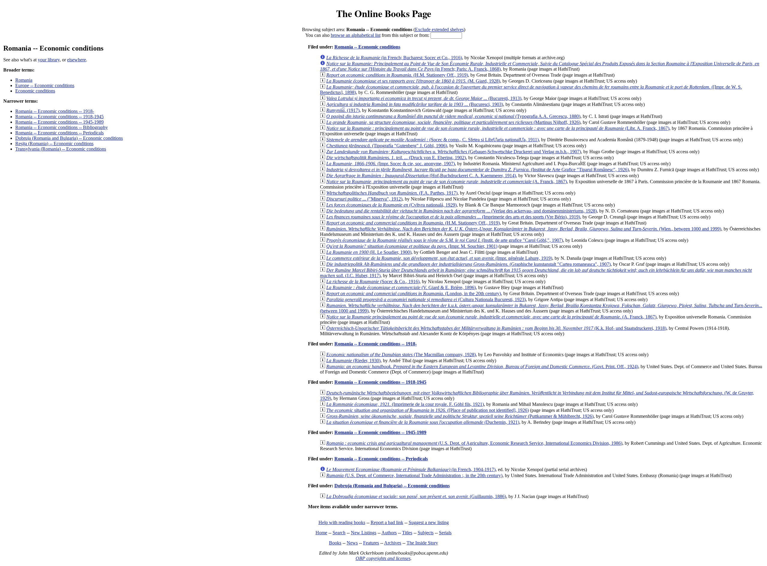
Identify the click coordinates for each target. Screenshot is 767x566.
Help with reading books (341, 522)
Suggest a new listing (429, 522)
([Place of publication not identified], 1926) (427, 410)
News (352, 542)
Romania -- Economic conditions (367, 46)
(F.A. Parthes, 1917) (392, 192)
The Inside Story (422, 542)
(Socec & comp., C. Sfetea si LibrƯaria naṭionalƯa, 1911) (432, 139)
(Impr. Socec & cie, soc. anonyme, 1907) (390, 163)
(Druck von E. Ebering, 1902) (396, 157)
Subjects (426, 532)
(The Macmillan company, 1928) (401, 354)
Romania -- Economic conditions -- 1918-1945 (59, 116)
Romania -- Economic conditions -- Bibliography (61, 127)
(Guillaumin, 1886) (416, 496)
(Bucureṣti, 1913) (423, 98)
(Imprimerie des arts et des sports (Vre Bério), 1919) (453, 216)
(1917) (343, 110)
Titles (407, 532)
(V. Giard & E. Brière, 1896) (401, 287)
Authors (389, 532)
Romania (23, 80)
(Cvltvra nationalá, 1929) (391, 204)
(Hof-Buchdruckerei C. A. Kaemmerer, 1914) (421, 175)
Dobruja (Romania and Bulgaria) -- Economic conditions (69, 138)
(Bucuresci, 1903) (414, 104)
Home (321, 532)
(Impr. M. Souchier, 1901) (411, 246)
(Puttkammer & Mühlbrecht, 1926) (460, 416)
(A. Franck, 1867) (446, 181)
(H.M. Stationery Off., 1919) (397, 75)
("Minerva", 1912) (364, 198)
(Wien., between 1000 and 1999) (523, 228)
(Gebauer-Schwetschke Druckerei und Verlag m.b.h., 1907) (453, 151)
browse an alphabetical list (356, 35)
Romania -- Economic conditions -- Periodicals (59, 132)
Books (335, 542)
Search (339, 532)
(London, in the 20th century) (413, 293)
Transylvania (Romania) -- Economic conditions (60, 148)
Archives (392, 542)
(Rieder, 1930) (353, 360)
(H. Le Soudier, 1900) (368, 252)
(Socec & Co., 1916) (372, 281)
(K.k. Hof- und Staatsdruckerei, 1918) (496, 328)
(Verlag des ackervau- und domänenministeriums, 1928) (461, 210)
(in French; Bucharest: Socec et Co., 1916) (394, 57)
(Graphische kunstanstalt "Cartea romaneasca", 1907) (468, 264)
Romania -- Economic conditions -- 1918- (54, 111)
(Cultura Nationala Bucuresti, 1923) (426, 299)
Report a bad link (387, 522)
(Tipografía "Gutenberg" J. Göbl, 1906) (386, 145)
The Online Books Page (383, 13)
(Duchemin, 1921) (422, 422)
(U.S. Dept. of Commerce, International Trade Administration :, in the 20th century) (414, 475)
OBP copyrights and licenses (383, 558)
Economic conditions (35, 90)
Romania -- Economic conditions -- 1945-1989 (59, 122)
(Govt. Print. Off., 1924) (482, 366)
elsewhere (76, 59)
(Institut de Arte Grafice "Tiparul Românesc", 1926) (477, 169)
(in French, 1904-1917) (411, 469)
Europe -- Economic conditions (44, 85)
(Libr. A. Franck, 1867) (497, 128)
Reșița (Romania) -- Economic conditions (54, 143)
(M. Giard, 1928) (413, 81)
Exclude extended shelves (439, 29)
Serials (445, 532)
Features (371, 542)
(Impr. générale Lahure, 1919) (439, 258)
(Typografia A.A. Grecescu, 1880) (453, 116)
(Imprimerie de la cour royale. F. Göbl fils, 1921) (405, 404)
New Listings (363, 532)
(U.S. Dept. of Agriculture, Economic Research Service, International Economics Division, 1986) (474, 443)
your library (49, 59)
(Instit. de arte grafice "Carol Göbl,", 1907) (444, 240)
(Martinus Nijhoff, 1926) (453, 122)
